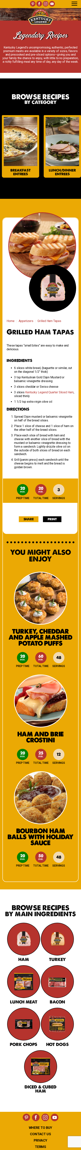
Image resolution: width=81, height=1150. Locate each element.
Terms (40, 1147)
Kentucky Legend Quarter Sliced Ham (49, 392)
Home (11, 321)
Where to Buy (40, 1128)
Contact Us (40, 1134)
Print (52, 519)
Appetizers (26, 321)
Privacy (40, 1140)
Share (29, 519)
